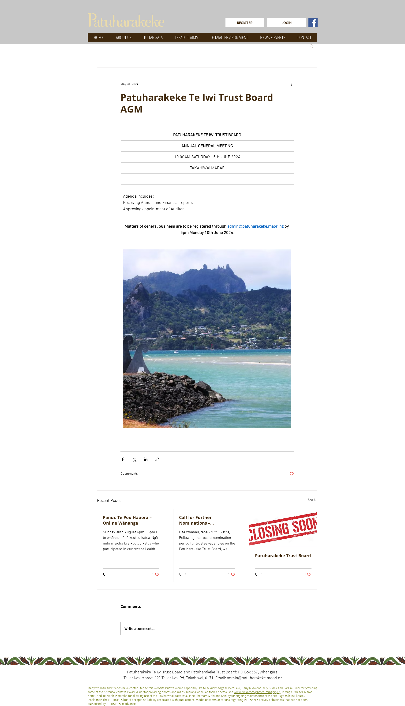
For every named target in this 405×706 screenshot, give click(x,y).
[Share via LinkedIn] (145, 459)
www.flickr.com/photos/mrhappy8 (256, 692)
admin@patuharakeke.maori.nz (254, 677)
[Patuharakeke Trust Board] (283, 528)
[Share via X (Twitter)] (134, 459)
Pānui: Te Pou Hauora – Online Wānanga (127, 520)
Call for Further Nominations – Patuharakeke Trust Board (207, 520)
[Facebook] (313, 22)
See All (312, 500)
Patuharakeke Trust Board (283, 555)
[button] (311, 46)
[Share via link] (157, 459)
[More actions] (291, 84)
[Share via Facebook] (122, 459)
